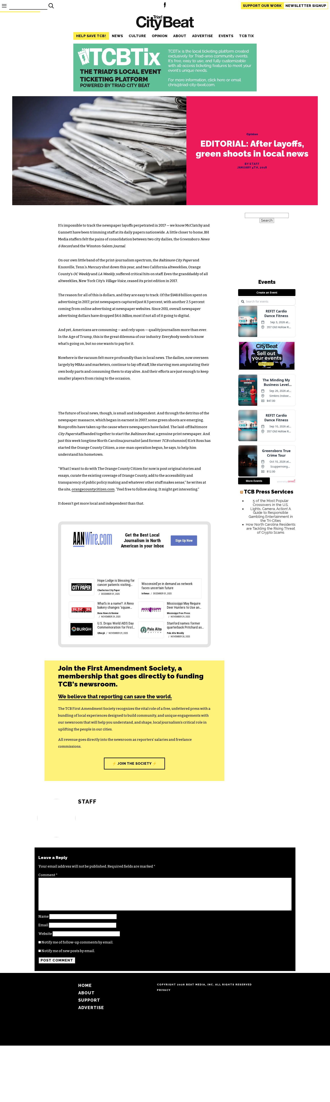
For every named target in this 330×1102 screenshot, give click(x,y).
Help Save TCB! (91, 36)
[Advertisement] (266, 714)
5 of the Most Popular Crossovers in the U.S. (271, 621)
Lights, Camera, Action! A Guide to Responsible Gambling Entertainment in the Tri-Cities (271, 633)
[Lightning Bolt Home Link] (165, 5)
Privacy (164, 990)
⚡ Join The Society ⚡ (134, 763)
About (179, 36)
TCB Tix (246, 36)
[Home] (165, 23)
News (117, 36)
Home (85, 985)
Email (43, 925)
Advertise (202, 36)
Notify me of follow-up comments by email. (77, 942)
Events (226, 36)
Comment (47, 875)
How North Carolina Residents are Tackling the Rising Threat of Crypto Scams (270, 647)
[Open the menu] (4, 5)
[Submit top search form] (51, 6)
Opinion (159, 36)
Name (43, 916)
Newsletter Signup (306, 6)
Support (262, 6)
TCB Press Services (268, 610)
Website (45, 934)
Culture (137, 36)
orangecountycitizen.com (93, 489)
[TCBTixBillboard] (165, 90)
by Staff (252, 164)
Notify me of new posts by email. (68, 951)
